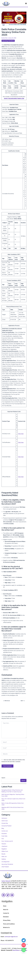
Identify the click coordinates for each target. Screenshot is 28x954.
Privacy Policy (6, 920)
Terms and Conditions (9, 924)
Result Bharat (16, 950)
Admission (4, 818)
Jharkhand (4, 846)
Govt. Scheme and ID (7, 841)
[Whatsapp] (24, 950)
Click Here (20, 433)
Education (4, 833)
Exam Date (4, 836)
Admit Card (5, 820)
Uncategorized (5, 861)
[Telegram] (24, 940)
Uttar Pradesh (5, 866)
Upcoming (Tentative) (8, 40)
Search (3, 777)
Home (4, 906)
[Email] (24, 945)
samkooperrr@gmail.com (11, 936)
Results (3, 854)
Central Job (5, 831)
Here (22, 476)
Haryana (4, 843)
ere (22, 442)
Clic (19, 476)
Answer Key (5, 823)
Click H (20, 442)
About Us (5, 909)
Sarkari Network (6, 881)
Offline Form (5, 851)
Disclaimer (6, 916)
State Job (4, 856)
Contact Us (6, 913)
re (22, 456)
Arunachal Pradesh (7, 826)
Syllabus (4, 859)
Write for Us (6, 927)
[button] (26, 3)
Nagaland (4, 849)
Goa (3, 838)
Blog (3, 828)
